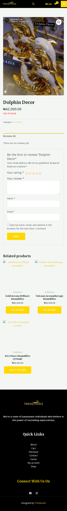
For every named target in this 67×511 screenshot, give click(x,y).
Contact (33, 455)
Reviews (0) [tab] (9, 136)
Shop (33, 466)
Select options (17, 369)
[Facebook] (30, 493)
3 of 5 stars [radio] (33, 173)
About (33, 444)
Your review (15, 178)
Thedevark (40, 502)
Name (11, 198)
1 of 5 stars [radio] (26, 173)
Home (33, 459)
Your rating (15, 172)
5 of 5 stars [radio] (40, 173)
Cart (33, 448)
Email (10, 211)
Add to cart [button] (17, 309)
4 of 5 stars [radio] (36, 173)
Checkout (33, 451)
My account (34, 462)
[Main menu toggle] (64, 4)
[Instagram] (37, 493)
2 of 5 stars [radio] (30, 173)
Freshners (17, 122)
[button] (33, 4)
